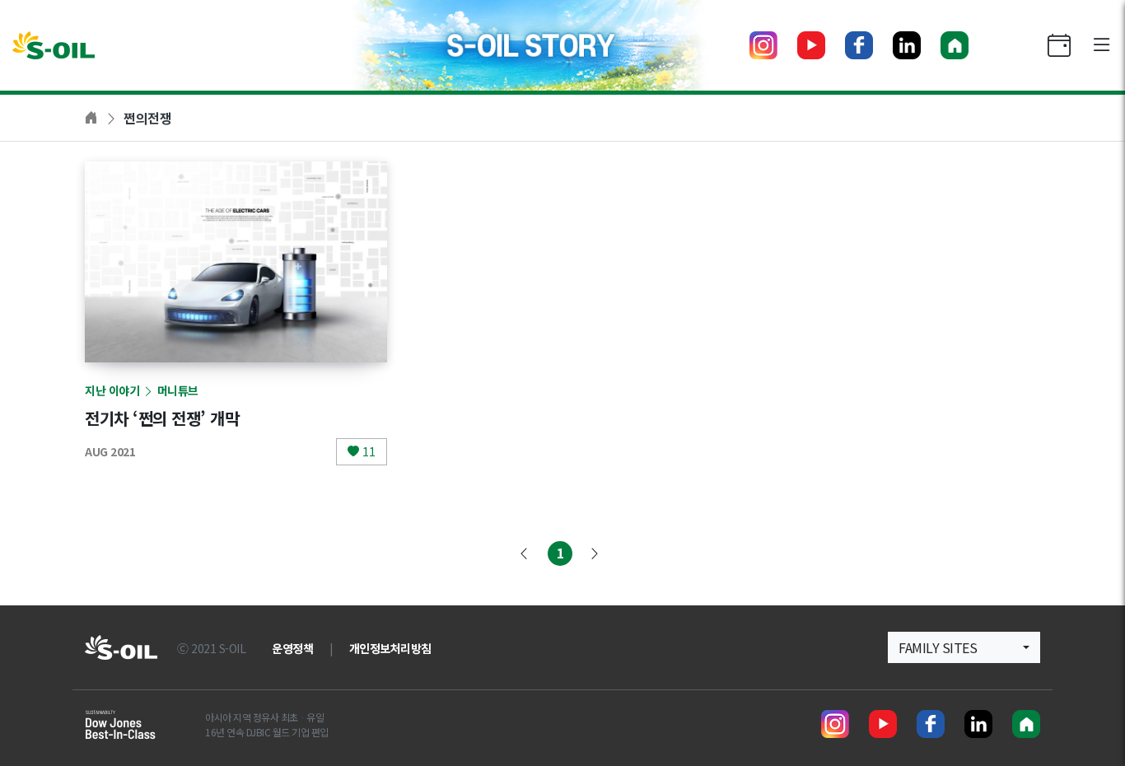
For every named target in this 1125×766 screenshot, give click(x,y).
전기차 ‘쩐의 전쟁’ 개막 (162, 418)
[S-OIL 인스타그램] (763, 45)
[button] (964, 647)
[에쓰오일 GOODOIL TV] (811, 45)
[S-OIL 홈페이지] (955, 45)
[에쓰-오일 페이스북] (859, 45)
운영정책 (292, 648)
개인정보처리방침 (390, 648)
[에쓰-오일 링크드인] (907, 45)
